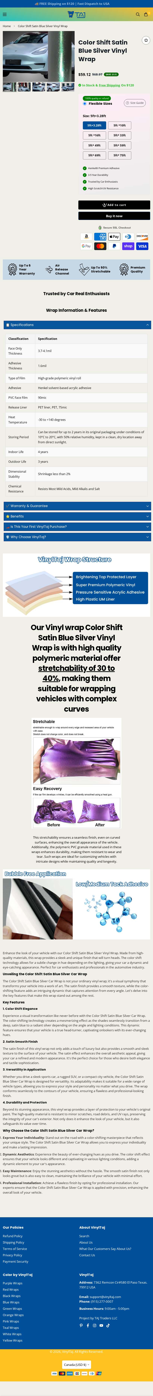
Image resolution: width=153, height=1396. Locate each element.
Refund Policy (13, 1236)
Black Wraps (12, 1296)
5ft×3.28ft (95, 125)
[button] (146, 14)
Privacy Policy (12, 1255)
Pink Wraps (11, 1321)
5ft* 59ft (120, 145)
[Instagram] (94, 1325)
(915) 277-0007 (102, 1301)
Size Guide (137, 103)
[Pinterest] (81, 1325)
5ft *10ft (120, 125)
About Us (86, 1242)
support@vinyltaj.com (105, 1297)
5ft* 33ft (120, 135)
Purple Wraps (12, 1283)
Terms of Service (15, 1249)
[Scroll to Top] (145, 1375)
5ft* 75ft (120, 155)
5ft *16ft (94, 135)
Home (7, 26)
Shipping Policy (13, 1242)
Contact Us (87, 1255)
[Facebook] (88, 1325)
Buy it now (114, 216)
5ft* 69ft (94, 155)
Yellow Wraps (12, 1340)
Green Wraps (12, 1308)
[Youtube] (101, 1325)
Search (84, 1236)
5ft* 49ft (94, 145)
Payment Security (15, 1261)
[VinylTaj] (76, 14)
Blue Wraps (11, 1302)
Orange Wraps (13, 1315)
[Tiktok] (108, 1325)
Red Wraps (11, 1289)
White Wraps (12, 1334)
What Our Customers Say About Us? (105, 1249)
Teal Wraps (11, 1327)
